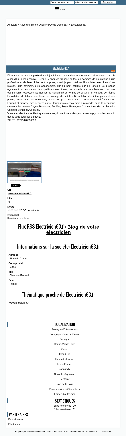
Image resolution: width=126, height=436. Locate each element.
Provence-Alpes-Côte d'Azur (64, 389)
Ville (10, 271)
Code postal (15, 263)
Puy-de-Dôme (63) (58, 24)
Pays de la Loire (64, 384)
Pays (11, 280)
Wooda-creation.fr (18, 302)
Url (9, 190)
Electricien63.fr (79, 24)
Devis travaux (15, 419)
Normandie (65, 369)
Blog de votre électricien (72, 229)
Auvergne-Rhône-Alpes (33, 24)
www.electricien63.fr (20, 193)
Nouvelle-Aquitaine (64, 374)
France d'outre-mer (64, 394)
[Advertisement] (47, 49)
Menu (62, 9)
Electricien (14, 424)
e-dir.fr (52, 431)
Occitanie (64, 379)
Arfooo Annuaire (34, 431)
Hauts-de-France (64, 359)
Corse (64, 349)
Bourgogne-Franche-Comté (65, 334)
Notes (10, 206)
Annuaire (12, 24)
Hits (9, 198)
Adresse (13, 255)
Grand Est (64, 354)
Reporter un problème (18, 218)
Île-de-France (64, 364)
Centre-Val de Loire (64, 344)
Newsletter (106, 431)
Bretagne (65, 339)
